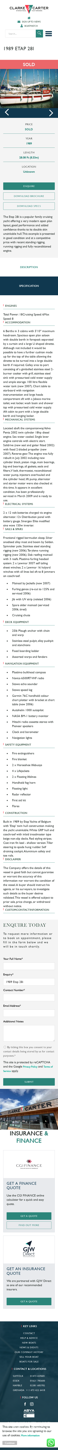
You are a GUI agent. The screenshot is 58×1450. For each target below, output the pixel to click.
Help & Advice (29, 1338)
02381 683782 (37, 1385)
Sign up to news (31, 21)
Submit (29, 1081)
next (51, 113)
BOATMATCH (31, 26)
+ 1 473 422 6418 (35, 1390)
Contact (29, 1333)
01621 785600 (37, 1380)
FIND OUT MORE (29, 1225)
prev (7, 112)
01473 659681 (37, 1376)
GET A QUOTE (29, 1216)
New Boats (29, 1342)
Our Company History (29, 1352)
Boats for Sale (29, 1361)
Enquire (29, 186)
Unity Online (38, 1432)
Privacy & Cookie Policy (29, 1427)
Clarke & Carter (29, 9)
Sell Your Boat (29, 1357)
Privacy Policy (30, 1066)
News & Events (29, 1347)
